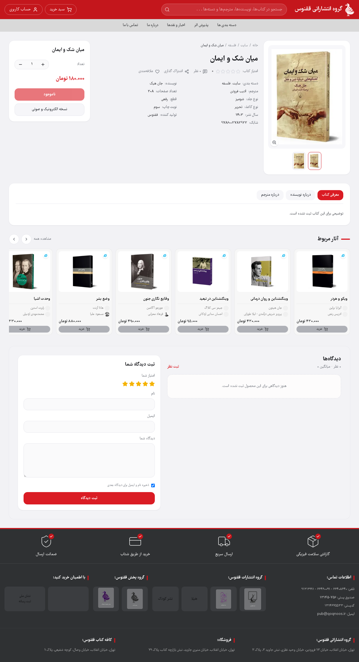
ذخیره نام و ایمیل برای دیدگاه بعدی (128, 485)
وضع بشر (103, 299)
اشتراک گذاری (173, 71)
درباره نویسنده (300, 195)
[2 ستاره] (145, 384)
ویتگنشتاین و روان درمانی (269, 299)
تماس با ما (130, 25)
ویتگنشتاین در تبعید (214, 299)
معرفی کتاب (330, 195)
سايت (244, 45)
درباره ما (152, 25)
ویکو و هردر (339, 299)
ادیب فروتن (238, 91)
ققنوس (153, 115)
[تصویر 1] (314, 161)
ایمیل (151, 416)
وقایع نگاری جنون (156, 299)
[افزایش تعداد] (43, 64)
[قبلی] (26, 239)
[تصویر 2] (299, 161)
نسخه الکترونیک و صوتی (49, 109)
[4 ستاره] (132, 384)
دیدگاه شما (147, 438)
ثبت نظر (173, 367)
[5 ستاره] (125, 384)
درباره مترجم (270, 195)
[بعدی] (14, 239)
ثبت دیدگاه (89, 498)
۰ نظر (197, 71)
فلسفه (232, 45)
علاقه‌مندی (146, 71)
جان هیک (156, 83)
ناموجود (49, 94)
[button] (307, 97)
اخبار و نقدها (176, 25)
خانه (255, 45)
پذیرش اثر (201, 25)
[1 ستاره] (152, 384)
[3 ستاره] (138, 384)
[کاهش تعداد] (20, 64)
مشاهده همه (42, 239)
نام (153, 393)
